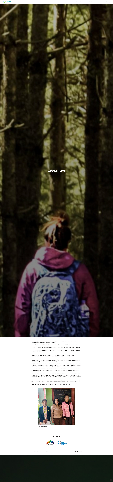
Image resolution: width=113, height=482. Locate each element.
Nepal (47, 451)
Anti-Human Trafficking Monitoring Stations (38, 451)
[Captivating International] (7, 1)
